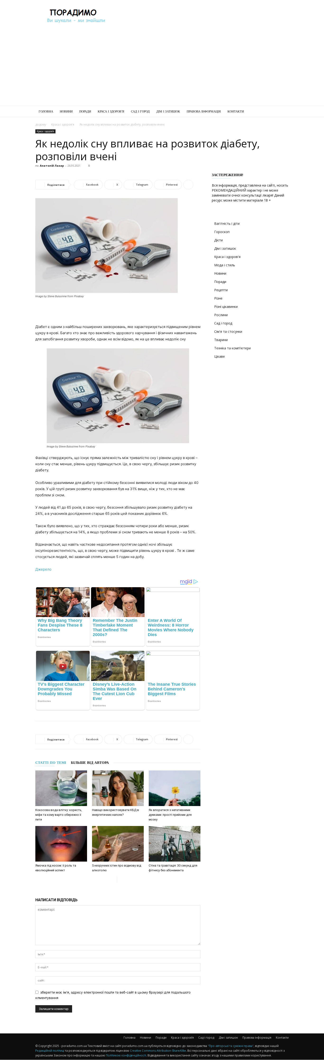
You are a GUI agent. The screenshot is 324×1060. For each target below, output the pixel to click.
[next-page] (121, 880)
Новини (66, 111)
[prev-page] (113, 880)
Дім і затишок (168, 111)
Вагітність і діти (227, 223)
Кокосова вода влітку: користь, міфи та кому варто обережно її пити (58, 814)
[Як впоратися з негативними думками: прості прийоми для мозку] (174, 788)
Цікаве (219, 356)
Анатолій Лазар (52, 165)
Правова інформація (204, 111)
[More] (188, 184)
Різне (218, 298)
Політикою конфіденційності (126, 1055)
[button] (283, 112)
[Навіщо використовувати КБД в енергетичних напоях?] (118, 788)
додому (40, 124)
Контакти (235, 111)
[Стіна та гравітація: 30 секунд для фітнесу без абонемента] (174, 844)
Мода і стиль (224, 265)
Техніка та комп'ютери (232, 348)
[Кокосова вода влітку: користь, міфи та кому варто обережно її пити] (61, 788)
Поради (85, 111)
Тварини (221, 340)
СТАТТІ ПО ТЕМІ (50, 762)
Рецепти (221, 290)
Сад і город (140, 111)
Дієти (218, 240)
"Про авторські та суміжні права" (231, 1046)
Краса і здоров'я (62, 124)
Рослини (221, 315)
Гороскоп (222, 232)
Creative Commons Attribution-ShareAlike (158, 1051)
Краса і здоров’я (111, 111)
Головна (46, 111)
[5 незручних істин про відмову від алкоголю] (118, 844)
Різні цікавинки (226, 306)
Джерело (43, 569)
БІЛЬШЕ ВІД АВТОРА (90, 762)
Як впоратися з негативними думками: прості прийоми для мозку (170, 814)
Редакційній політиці (49, 1051)
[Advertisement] (202, 17)
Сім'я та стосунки (228, 331)
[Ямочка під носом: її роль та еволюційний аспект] (61, 844)
